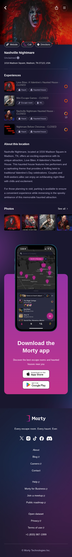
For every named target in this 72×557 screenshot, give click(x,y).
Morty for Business (35, 488)
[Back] (7, 7)
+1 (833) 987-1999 (36, 534)
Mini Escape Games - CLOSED (32, 98)
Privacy (35, 520)
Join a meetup (35, 495)
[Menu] (64, 7)
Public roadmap (35, 502)
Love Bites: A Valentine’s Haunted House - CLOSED (37, 84)
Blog (35, 456)
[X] (22, 438)
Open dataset (36, 513)
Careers (34, 463)
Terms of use (35, 527)
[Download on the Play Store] (36, 385)
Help (34, 481)
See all (61, 208)
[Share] (56, 7)
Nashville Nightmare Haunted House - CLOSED (35, 112)
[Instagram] (28, 438)
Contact (36, 470)
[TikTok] (35, 438)
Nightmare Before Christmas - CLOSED (36, 126)
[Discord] (49, 438)
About (36, 449)
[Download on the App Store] (36, 374)
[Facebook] (41, 438)
